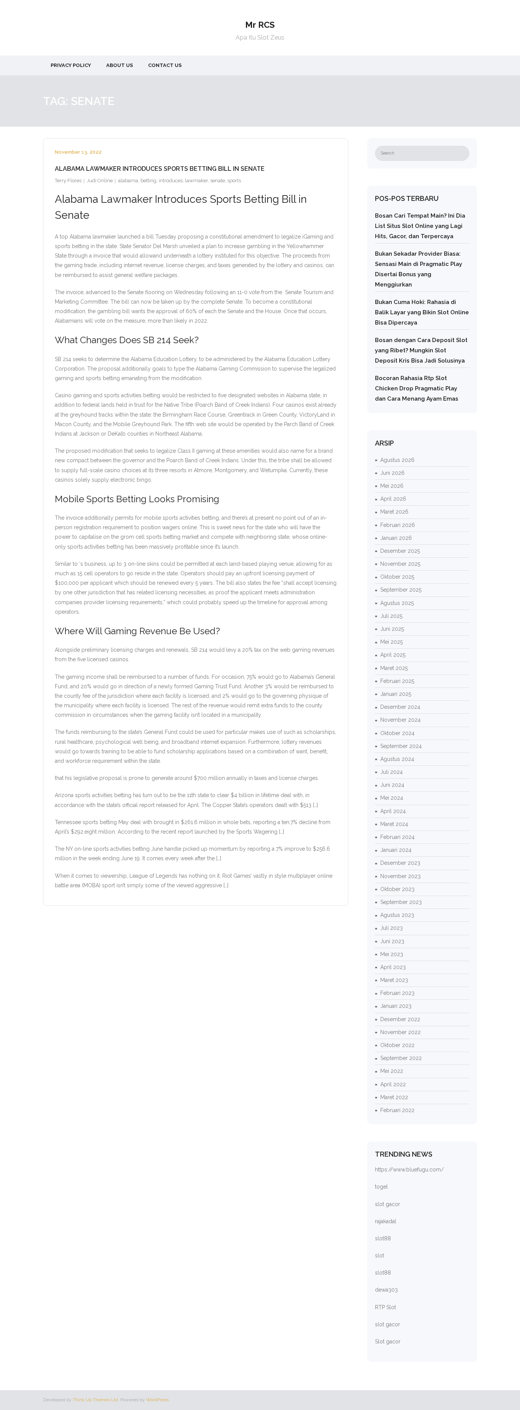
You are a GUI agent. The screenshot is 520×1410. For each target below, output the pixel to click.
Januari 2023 (396, 1006)
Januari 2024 (396, 850)
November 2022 (400, 1032)
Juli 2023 (391, 928)
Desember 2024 (400, 707)
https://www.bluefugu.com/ (409, 1170)
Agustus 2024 (397, 759)
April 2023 (393, 967)
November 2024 (400, 720)
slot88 (383, 1238)
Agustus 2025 (397, 603)
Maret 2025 (394, 668)
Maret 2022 (394, 1097)
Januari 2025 (395, 694)
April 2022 (393, 1084)
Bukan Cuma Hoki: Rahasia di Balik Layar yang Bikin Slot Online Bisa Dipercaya (422, 312)
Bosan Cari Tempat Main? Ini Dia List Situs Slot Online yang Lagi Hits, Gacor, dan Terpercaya (420, 226)
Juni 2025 (392, 629)
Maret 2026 (394, 512)
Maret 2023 (394, 980)
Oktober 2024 (397, 733)
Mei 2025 (391, 642)
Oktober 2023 (397, 889)
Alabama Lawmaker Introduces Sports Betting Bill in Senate (160, 168)
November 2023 (400, 876)
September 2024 (401, 746)
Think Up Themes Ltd (95, 1399)
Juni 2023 (392, 941)
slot (379, 1255)
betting (148, 180)
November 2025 (400, 564)
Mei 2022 (391, 1071)
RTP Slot (385, 1307)
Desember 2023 (400, 863)
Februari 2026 (397, 525)
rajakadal (385, 1221)
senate (217, 180)
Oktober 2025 (397, 577)
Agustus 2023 (397, 915)
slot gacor (387, 1204)
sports (234, 180)
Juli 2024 (391, 772)
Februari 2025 (397, 681)
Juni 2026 (392, 473)
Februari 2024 (397, 837)
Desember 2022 (400, 1019)
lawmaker (196, 180)
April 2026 (393, 499)
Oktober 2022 (397, 1045)
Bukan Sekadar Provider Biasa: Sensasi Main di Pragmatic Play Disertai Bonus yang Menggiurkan (418, 269)
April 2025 (392, 655)
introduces (171, 180)
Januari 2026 (396, 538)
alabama (128, 180)
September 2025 (400, 590)
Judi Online (100, 180)
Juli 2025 (391, 616)
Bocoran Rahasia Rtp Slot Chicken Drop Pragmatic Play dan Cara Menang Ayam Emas (416, 388)
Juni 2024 (392, 785)
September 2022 (401, 1058)
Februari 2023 (397, 993)
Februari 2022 (397, 1110)
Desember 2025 (400, 551)
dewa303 (386, 1290)
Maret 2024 (394, 824)
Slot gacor (387, 1341)
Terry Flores (68, 180)
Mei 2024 (391, 798)
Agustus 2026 (397, 460)
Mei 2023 (391, 954)
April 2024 (393, 811)
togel (381, 1187)
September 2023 (401, 902)
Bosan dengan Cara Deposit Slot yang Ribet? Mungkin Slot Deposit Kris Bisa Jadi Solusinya (421, 350)
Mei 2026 (392, 486)
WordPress (157, 1399)
